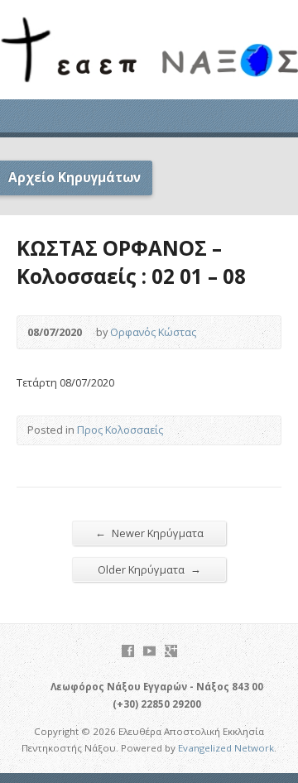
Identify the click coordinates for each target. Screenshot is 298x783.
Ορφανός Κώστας (153, 331)
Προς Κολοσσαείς (120, 429)
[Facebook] (128, 651)
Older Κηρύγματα (149, 569)
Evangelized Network (226, 748)
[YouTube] (149, 651)
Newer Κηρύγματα (149, 532)
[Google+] (171, 651)
